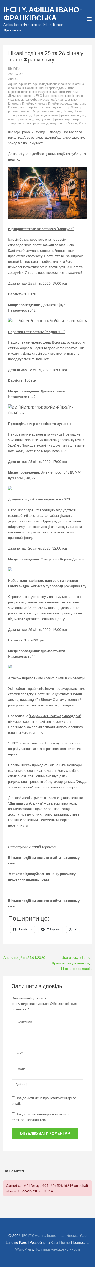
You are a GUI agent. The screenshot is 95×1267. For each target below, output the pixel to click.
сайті (12, 863)
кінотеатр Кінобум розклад (53, 103)
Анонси (13, 79)
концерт (26, 111)
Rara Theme (60, 1242)
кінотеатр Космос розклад (38, 107)
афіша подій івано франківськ (53, 84)
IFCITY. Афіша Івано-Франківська (42, 13)
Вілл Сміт (73, 92)
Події (36, 115)
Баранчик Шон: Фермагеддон (45, 88)
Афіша (12, 84)
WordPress (24, 1249)
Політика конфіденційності (57, 1249)
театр (75, 119)
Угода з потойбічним (63, 123)
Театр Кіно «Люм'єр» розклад (28, 123)
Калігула (64, 99)
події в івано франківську (58, 115)
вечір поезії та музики (36, 92)
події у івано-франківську (52, 119)
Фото (82, 123)
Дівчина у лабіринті (21, 95)
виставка (58, 92)
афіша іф (25, 84)
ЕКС (39, 95)
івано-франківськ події (40, 99)
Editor (17, 68)
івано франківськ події (58, 95)
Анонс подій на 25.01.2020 (24, 957)
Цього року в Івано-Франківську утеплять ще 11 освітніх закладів (72, 963)
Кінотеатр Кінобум (20, 103)
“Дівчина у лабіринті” (25, 803)
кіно (74, 99)
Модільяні (40, 111)
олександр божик (60, 111)
